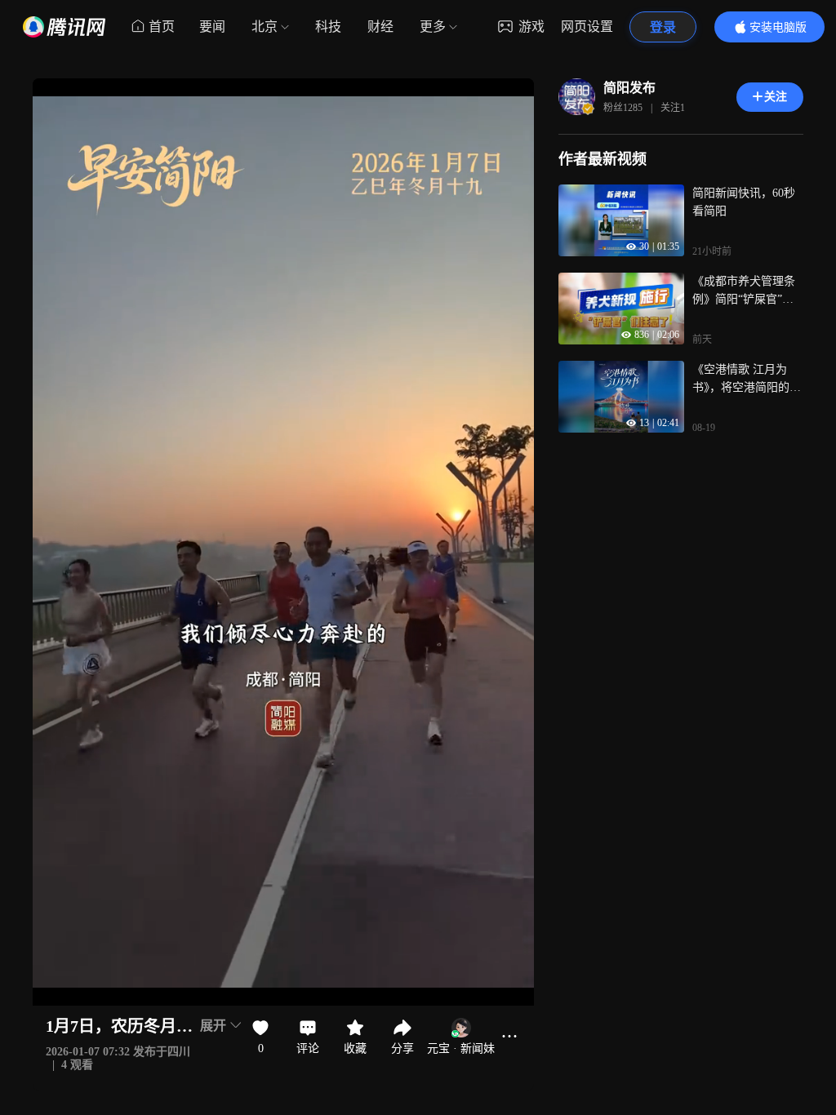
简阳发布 (629, 88)
